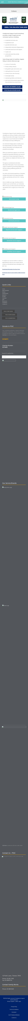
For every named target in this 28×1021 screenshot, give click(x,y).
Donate (4, 296)
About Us (4, 295)
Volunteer (4, 298)
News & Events (5, 290)
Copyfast (12, 1001)
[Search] (26, 5)
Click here (4, 335)
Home (3, 289)
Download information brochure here (11, 269)
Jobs (3, 299)
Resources (4, 301)
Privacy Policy (14, 1006)
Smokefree (4, 302)
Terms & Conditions (14, 1009)
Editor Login (18, 1001)
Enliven (3, 292)
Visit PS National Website (14, 1015)
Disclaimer (14, 1012)
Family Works (5, 293)
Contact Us (4, 304)
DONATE (5, 339)
